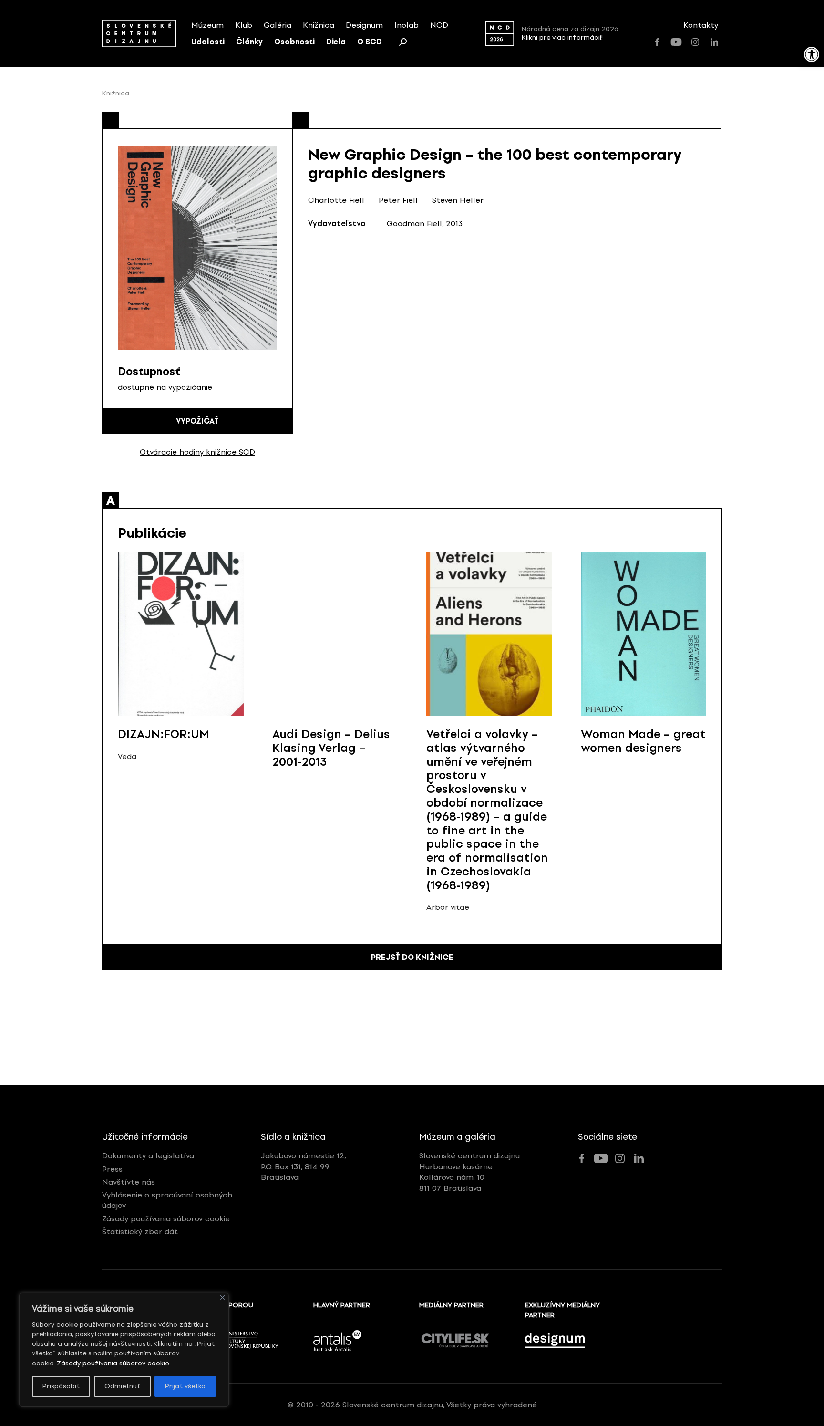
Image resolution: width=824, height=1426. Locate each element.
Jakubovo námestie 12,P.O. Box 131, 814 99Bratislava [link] (303, 1166)
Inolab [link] (406, 25)
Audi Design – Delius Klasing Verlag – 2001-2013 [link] (331, 748)
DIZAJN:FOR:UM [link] (163, 734)
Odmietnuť (122, 1386)
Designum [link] (364, 25)
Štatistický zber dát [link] (140, 1231)
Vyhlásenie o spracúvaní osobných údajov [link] (167, 1200)
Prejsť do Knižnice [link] (412, 957)
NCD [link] (439, 25)
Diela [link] (336, 41)
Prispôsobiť (61, 1386)
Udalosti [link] (208, 41)
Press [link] (112, 1169)
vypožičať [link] (197, 421)
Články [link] (249, 41)
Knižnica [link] (318, 25)
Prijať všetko (185, 1386)
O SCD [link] (369, 41)
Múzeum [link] (207, 25)
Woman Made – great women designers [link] (643, 741)
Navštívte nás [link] (128, 1182)
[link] (811, 54)
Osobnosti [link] (294, 41)
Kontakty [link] (700, 25)
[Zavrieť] (222, 1297)
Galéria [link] (277, 25)
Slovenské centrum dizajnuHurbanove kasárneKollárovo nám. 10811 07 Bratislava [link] (469, 1171)
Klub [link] (243, 25)
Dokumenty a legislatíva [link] (148, 1155)
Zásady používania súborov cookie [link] (113, 1363)
